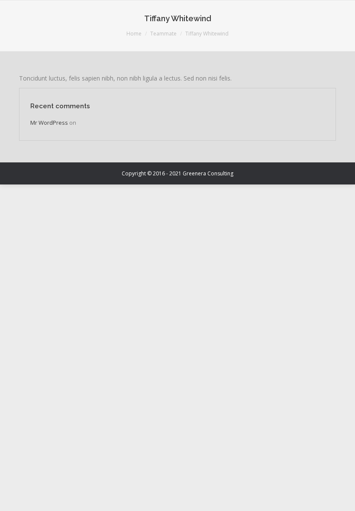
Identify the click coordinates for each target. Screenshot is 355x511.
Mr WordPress (49, 122)
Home (134, 33)
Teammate (163, 33)
